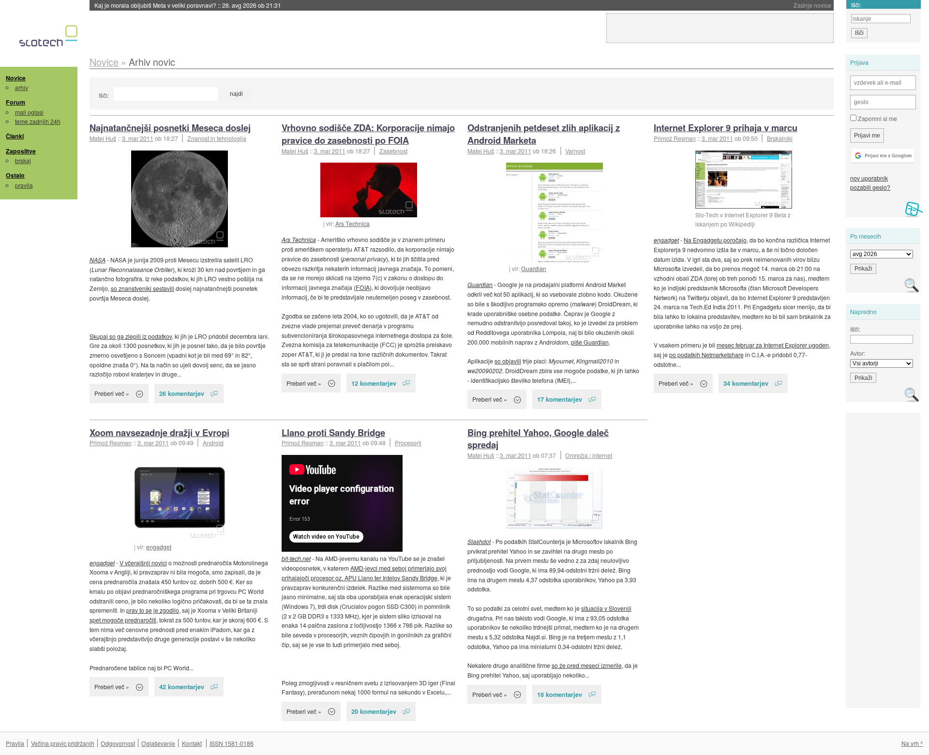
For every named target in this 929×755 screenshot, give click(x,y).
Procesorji (408, 442)
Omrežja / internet (588, 455)
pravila (24, 185)
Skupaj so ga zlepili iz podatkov (131, 336)
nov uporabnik (869, 178)
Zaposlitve (21, 151)
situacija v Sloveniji (606, 608)
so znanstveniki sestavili (142, 288)
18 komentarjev (559, 694)
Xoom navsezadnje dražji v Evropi (159, 432)
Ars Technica (352, 223)
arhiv (21, 87)
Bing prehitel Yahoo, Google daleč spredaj (538, 439)
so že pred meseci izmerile (587, 665)
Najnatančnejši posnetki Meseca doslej (170, 127)
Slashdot (479, 541)
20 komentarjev (373, 711)
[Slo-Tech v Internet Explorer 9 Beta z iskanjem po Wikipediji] (743, 180)
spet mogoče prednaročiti (123, 620)
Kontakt (192, 743)
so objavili (507, 361)
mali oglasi (29, 112)
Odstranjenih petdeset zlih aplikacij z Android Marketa (543, 134)
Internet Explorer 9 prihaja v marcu (725, 127)
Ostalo (15, 175)
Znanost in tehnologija (216, 138)
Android (213, 442)
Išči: (104, 95)
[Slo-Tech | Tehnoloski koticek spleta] (49, 38)
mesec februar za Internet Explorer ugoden (773, 345)
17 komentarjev (559, 399)
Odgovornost (118, 743)
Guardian (533, 268)
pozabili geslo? (870, 187)
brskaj (23, 160)
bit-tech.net (296, 558)
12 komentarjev (373, 383)
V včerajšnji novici (143, 563)
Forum (15, 102)
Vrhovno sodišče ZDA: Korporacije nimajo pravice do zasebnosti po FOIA (368, 134)
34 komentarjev (745, 383)
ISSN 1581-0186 (232, 743)
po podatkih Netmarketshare (706, 354)
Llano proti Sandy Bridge (333, 432)
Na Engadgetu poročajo (715, 240)
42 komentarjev (181, 686)
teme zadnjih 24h (37, 121)
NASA (97, 260)
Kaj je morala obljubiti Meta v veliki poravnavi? (187, 5)
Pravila (15, 743)
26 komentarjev (181, 393)
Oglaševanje (158, 743)
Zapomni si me (876, 118)
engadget (666, 240)
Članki (15, 136)
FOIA (363, 287)
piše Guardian (590, 342)
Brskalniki (780, 138)
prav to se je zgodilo (152, 610)
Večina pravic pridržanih (62, 743)
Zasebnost (393, 151)
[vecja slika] (179, 199)
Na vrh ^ (912, 743)
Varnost (575, 151)
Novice (16, 78)
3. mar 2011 (137, 138)
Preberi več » (111, 393)
